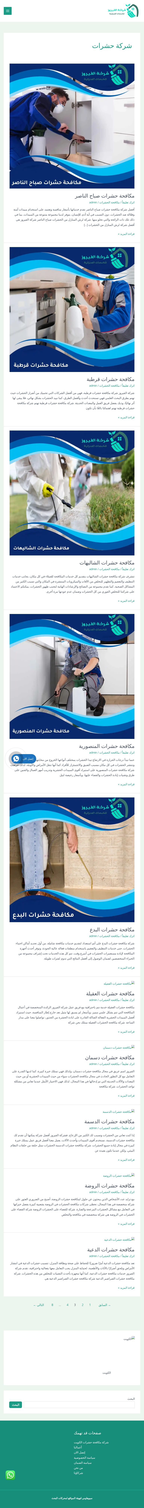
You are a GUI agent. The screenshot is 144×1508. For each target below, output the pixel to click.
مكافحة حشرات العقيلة (110, 993)
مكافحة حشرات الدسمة (109, 1121)
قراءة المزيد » (126, 233)
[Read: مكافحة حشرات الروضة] (118, 1175)
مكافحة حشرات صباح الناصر (104, 195)
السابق (105, 1305)
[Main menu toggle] (8, 11)
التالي (38, 1305)
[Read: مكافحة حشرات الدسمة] (118, 1111)
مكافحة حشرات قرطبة (110, 379)
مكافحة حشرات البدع (112, 929)
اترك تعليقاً (128, 202)
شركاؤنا (78, 1473)
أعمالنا (78, 1447)
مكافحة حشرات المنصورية (106, 746)
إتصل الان (79, 1452)
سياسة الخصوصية (84, 1457)
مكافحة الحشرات (109, 202)
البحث (131, 1399)
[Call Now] (16, 758)
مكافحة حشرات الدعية (110, 1249)
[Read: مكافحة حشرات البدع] (72, 859)
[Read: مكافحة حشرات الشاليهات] (72, 492)
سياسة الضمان (83, 1462)
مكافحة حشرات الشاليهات (107, 562)
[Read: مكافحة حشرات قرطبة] (72, 309)
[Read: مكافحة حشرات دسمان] (118, 1047)
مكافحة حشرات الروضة (109, 1185)
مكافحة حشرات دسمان (109, 1057)
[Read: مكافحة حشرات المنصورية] (72, 676)
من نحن (78, 1468)
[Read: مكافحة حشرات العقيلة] (119, 983)
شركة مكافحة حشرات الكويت (91, 1442)
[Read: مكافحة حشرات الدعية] (119, 1239)
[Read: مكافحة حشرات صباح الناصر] (72, 126)
